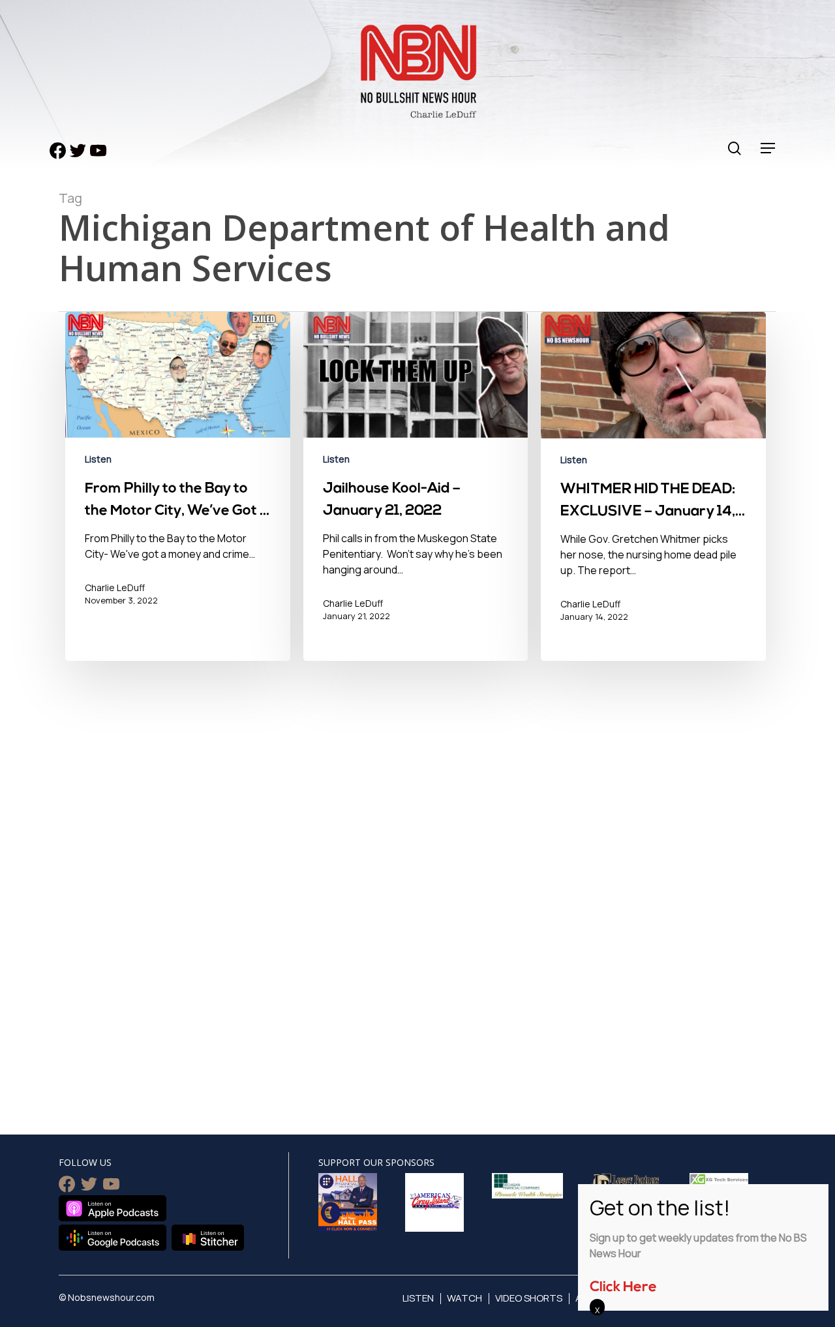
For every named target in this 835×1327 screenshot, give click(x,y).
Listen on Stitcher (208, 1238)
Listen (98, 459)
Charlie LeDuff (115, 587)
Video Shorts (528, 1298)
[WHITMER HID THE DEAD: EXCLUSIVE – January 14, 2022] (653, 488)
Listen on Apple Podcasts (112, 1208)
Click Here (623, 1287)
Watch (464, 1298)
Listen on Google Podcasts (112, 1238)
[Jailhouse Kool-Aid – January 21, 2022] (415, 487)
